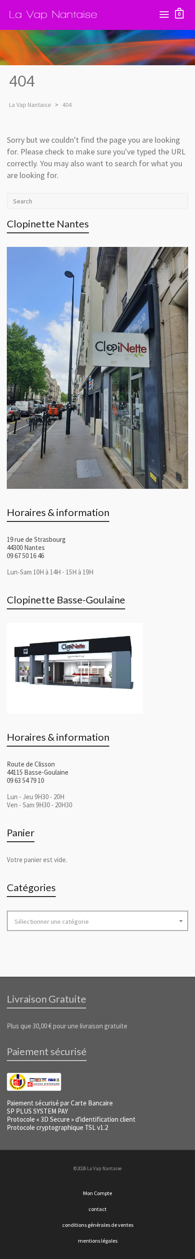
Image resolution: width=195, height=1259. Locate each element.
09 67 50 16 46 (25, 555)
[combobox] (97, 921)
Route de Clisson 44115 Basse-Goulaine (37, 768)
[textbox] (97, 921)
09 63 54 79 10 (25, 780)
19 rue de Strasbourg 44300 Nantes (36, 543)
